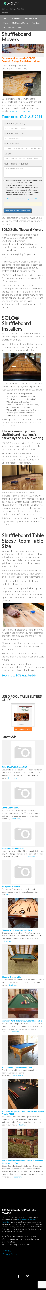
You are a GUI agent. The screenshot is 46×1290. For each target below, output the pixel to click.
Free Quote (36, 23)
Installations (16, 18)
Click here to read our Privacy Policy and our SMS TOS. (23, 199)
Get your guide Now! (23, 729)
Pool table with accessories (13, 848)
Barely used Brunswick (11, 886)
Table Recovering (31, 18)
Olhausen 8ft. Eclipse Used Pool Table (17, 930)
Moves (6, 23)
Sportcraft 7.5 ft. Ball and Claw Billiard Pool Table (22, 1021)
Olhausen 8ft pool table (11, 977)
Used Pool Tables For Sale (13, 28)
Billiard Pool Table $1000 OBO (14, 767)
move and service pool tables (24, 111)
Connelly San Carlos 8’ (10, 808)
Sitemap (6, 1250)
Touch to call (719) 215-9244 (22, 117)
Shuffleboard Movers (20, 23)
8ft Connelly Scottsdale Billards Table (17, 1067)
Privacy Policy (10, 1254)
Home (6, 18)
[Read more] (13, 778)
